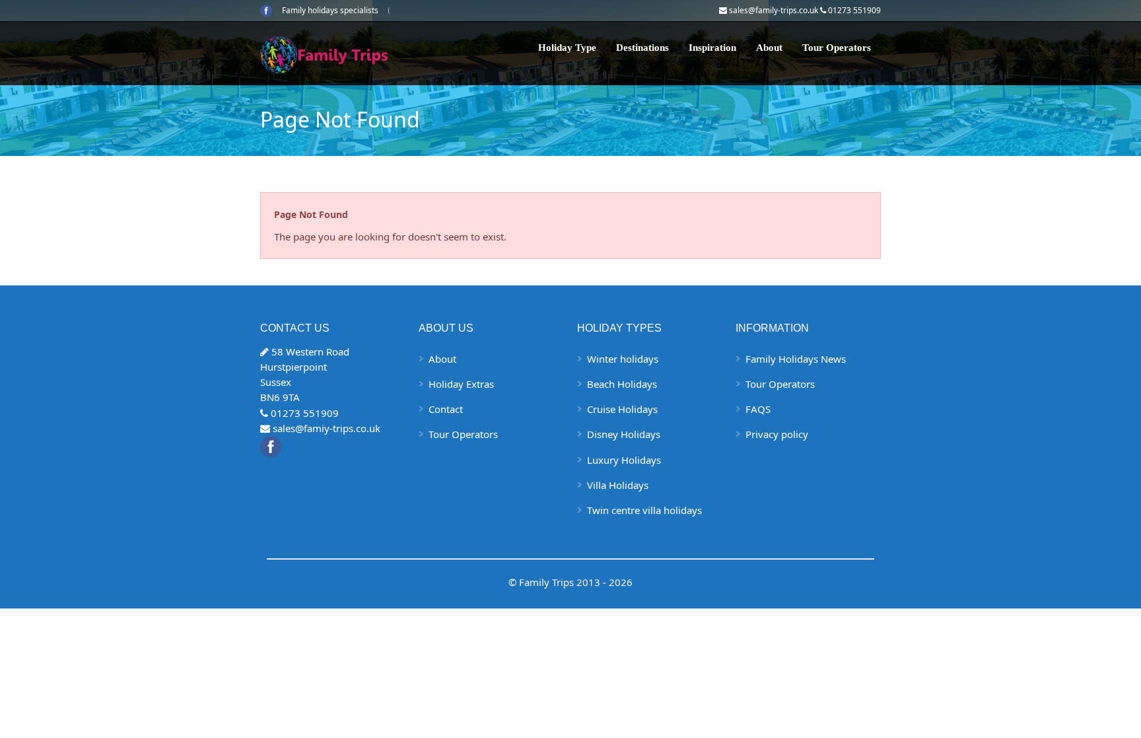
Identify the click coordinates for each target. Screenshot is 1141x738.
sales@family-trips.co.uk (773, 10)
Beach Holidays (622, 383)
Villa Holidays (617, 485)
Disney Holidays (623, 434)
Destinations (642, 47)
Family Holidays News (795, 358)
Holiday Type (567, 47)
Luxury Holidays (624, 459)
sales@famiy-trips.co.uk (326, 428)
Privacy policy (776, 434)
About (769, 47)
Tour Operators (836, 47)
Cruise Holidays (622, 409)
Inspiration (712, 47)
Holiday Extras (461, 383)
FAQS (758, 409)
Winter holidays (622, 358)
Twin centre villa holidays (644, 510)
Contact (446, 409)
